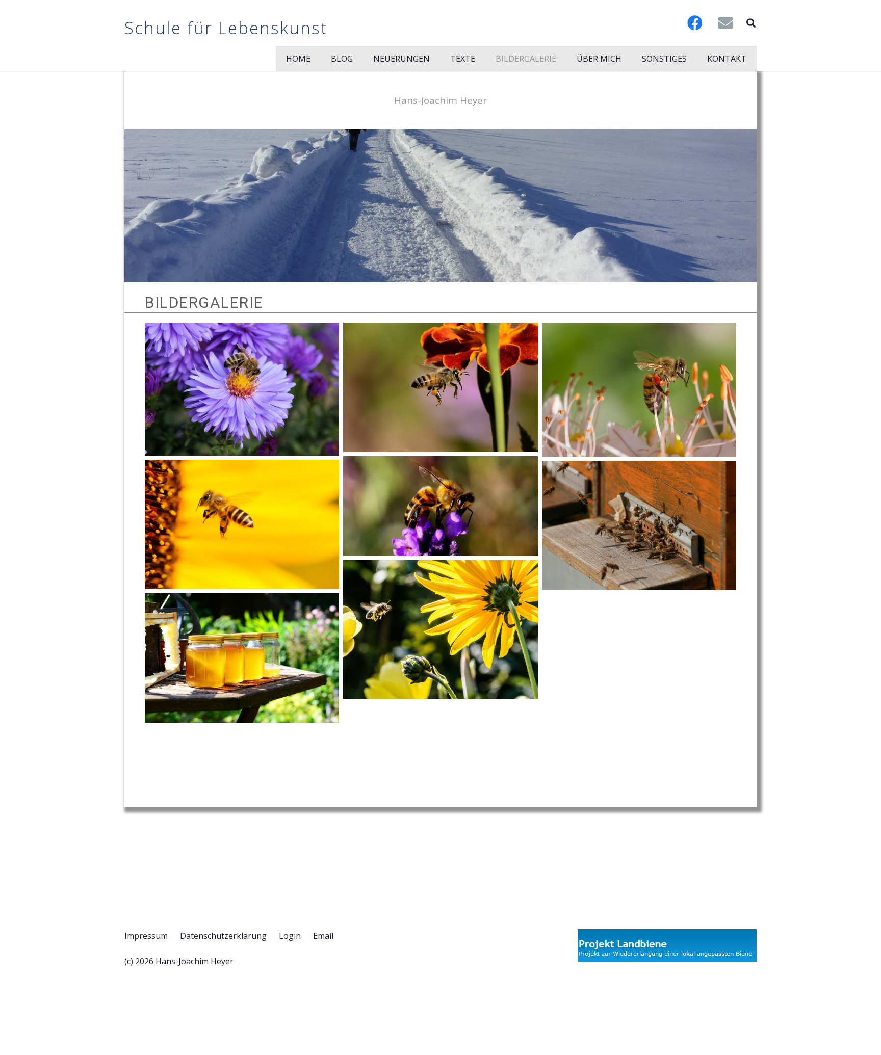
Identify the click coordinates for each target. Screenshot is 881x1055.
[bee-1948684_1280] (242, 524)
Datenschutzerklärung (223, 935)
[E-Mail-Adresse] (725, 23)
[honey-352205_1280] (242, 658)
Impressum (146, 935)
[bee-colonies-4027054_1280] (639, 525)
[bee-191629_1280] (242, 389)
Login (290, 935)
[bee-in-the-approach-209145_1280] (440, 629)
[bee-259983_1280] (440, 387)
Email (323, 935)
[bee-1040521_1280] (440, 506)
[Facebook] (695, 23)
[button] (751, 23)
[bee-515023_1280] (639, 390)
